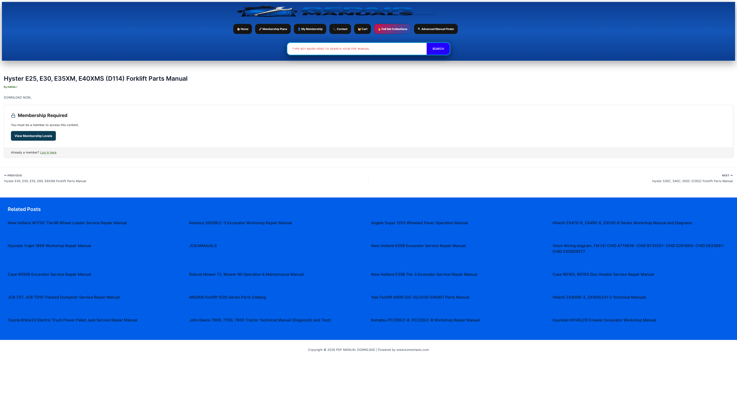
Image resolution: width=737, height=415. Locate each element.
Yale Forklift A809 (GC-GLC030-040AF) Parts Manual (420, 297)
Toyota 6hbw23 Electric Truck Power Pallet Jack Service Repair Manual (72, 320)
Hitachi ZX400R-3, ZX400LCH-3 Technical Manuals (599, 297)
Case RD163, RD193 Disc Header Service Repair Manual (603, 274)
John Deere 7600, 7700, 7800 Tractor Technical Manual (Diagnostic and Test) (260, 320)
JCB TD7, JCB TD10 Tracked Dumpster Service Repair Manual (64, 297)
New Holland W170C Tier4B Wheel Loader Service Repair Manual (67, 223)
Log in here (48, 152)
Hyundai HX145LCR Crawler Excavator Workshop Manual (604, 320)
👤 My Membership (310, 29)
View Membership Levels (33, 136)
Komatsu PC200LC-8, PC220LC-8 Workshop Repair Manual (425, 320)
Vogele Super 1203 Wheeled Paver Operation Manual (419, 223)
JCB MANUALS (203, 245)
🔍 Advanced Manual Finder (436, 29)
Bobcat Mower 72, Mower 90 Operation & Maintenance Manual (246, 274)
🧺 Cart (362, 29)
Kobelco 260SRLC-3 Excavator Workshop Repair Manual (240, 223)
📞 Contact (340, 29)
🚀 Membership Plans (273, 29)
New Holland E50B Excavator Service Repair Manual (418, 245)
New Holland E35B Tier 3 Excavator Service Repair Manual (424, 274)
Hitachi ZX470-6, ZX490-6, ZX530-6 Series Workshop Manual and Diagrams (622, 223)
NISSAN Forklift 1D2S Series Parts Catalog (227, 297)
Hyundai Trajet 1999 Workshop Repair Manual (49, 245)
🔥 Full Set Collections (392, 29)
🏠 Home (242, 29)
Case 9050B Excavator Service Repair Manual (49, 274)
